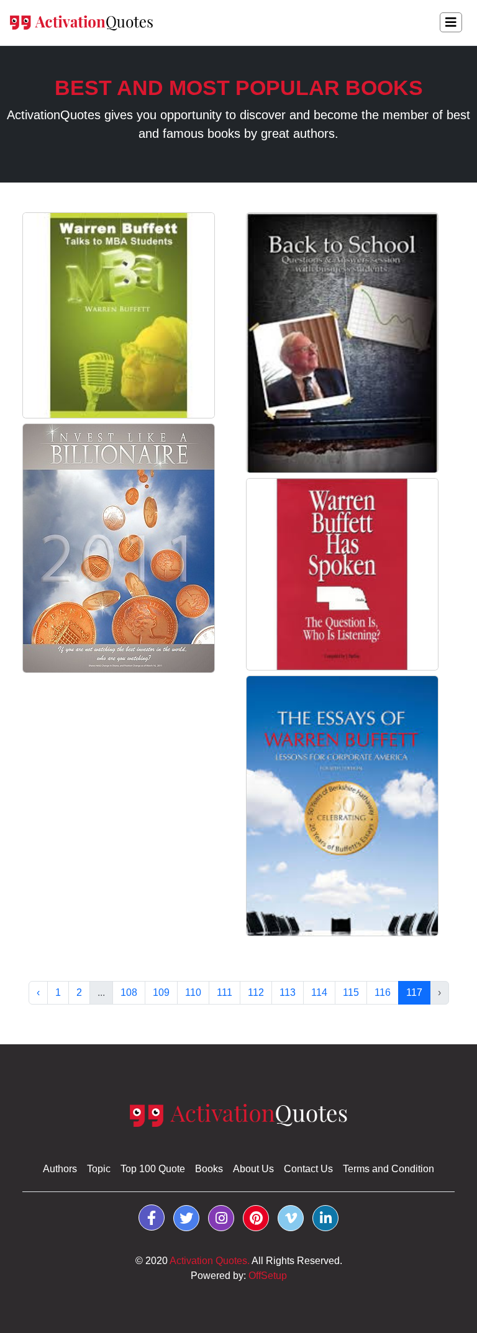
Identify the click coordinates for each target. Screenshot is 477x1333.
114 (319, 992)
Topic (99, 1169)
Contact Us (308, 1169)
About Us (253, 1169)
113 (287, 992)
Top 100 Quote (152, 1169)
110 (193, 992)
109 (161, 992)
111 (224, 992)
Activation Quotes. (210, 1260)
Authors (60, 1169)
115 (351, 992)
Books (209, 1169)
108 (128, 992)
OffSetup (267, 1275)
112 (256, 992)
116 (383, 992)
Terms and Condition (388, 1169)
